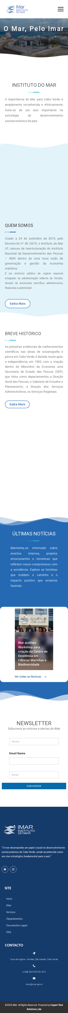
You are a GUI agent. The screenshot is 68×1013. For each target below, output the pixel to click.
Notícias (22, 637)
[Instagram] (13, 869)
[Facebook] (5, 869)
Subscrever (34, 786)
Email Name (17, 753)
